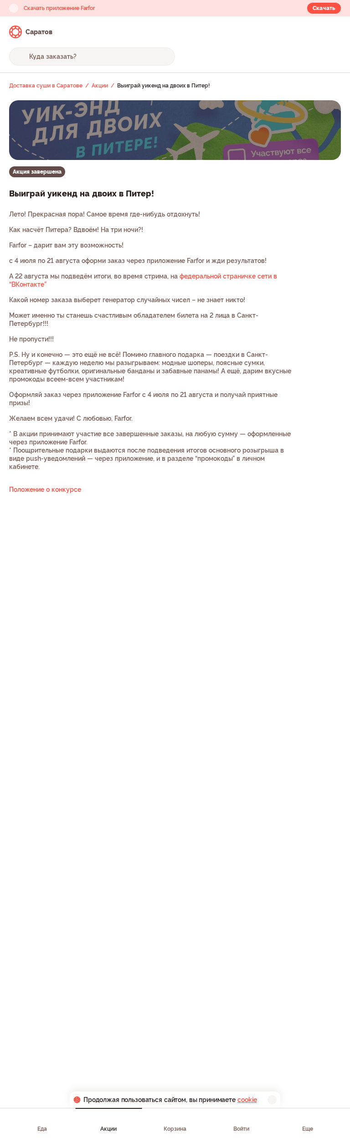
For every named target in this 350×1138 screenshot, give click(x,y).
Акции (108, 1129)
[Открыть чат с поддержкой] (332, 32)
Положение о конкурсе (45, 489)
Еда (42, 1129)
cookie (247, 1099)
